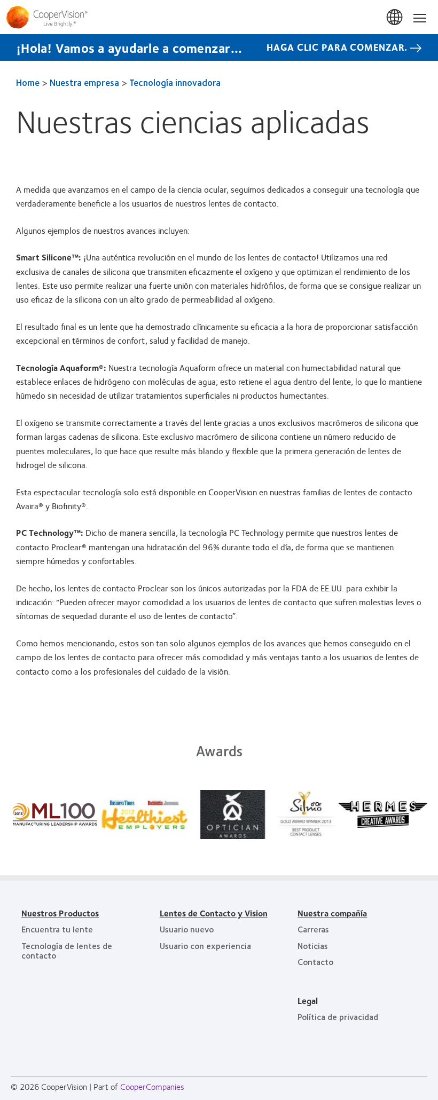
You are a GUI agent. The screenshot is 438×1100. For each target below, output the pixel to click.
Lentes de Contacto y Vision (214, 913)
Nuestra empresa (84, 82)
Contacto (315, 961)
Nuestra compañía (332, 913)
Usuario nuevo (187, 929)
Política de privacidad (338, 1016)
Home (28, 82)
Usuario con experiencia (205, 945)
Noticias (313, 945)
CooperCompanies (152, 1086)
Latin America (395, 17)
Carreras (313, 929)
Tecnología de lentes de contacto (66, 950)
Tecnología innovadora (175, 82)
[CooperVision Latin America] (219, 17)
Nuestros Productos (60, 913)
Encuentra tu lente (57, 929)
